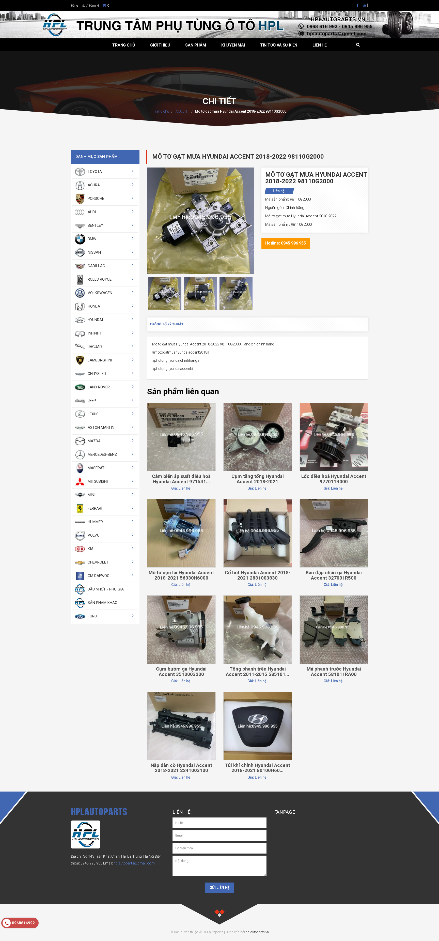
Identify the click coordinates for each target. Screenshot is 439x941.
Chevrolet (97, 562)
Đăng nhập (78, 5)
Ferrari (94, 508)
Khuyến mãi (233, 45)
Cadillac (96, 266)
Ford (92, 616)
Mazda (94, 441)
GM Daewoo (98, 575)
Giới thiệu (160, 45)
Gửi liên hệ (219, 888)
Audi (91, 212)
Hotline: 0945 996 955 (285, 243)
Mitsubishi (97, 481)
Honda (93, 306)
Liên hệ (319, 45)
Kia (90, 549)
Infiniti (94, 333)
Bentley (95, 225)
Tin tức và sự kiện (278, 45)
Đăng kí (94, 5)
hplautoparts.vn (257, 932)
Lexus (93, 414)
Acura (93, 185)
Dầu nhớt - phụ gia (105, 589)
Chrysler (96, 373)
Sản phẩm (195, 45)
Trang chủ (123, 45)
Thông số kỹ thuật (166, 324)
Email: (129, 863)
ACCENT (182, 111)
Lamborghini (99, 360)
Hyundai (95, 319)
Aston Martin (100, 427)
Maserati (96, 468)
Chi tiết (181, 415)
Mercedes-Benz (102, 454)
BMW (91, 239)
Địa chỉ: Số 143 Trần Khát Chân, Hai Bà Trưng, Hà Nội (112, 856)
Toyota (94, 171)
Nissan (94, 252)
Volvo (93, 535)
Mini (91, 495)
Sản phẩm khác (102, 602)
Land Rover (98, 387)
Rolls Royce (99, 279)
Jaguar (94, 346)
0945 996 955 (91, 863)
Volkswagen (99, 293)
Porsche (95, 198)
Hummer (95, 522)
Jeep (91, 400)
